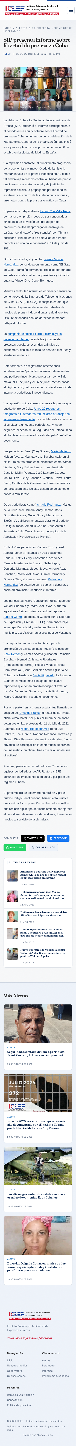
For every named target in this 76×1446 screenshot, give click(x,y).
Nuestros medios (17, 1365)
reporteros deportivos (35, 728)
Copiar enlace (45, 847)
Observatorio (15, 1370)
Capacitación (14, 1399)
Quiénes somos (16, 1375)
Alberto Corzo (13, 616)
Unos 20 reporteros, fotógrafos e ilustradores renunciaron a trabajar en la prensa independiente (37, 414)
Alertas (21, 28)
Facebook (60, 838)
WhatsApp (17, 847)
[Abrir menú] (71, 10)
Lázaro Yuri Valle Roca (55, 211)
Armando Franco (29, 712)
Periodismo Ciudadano (55, 1375)
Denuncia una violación (20, 1394)
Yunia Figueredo (43, 675)
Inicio (8, 28)
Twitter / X (34, 838)
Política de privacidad (19, 1405)
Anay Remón (12, 654)
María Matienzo (61, 451)
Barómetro (48, 1365)
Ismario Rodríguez (48, 504)
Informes (47, 1370)
